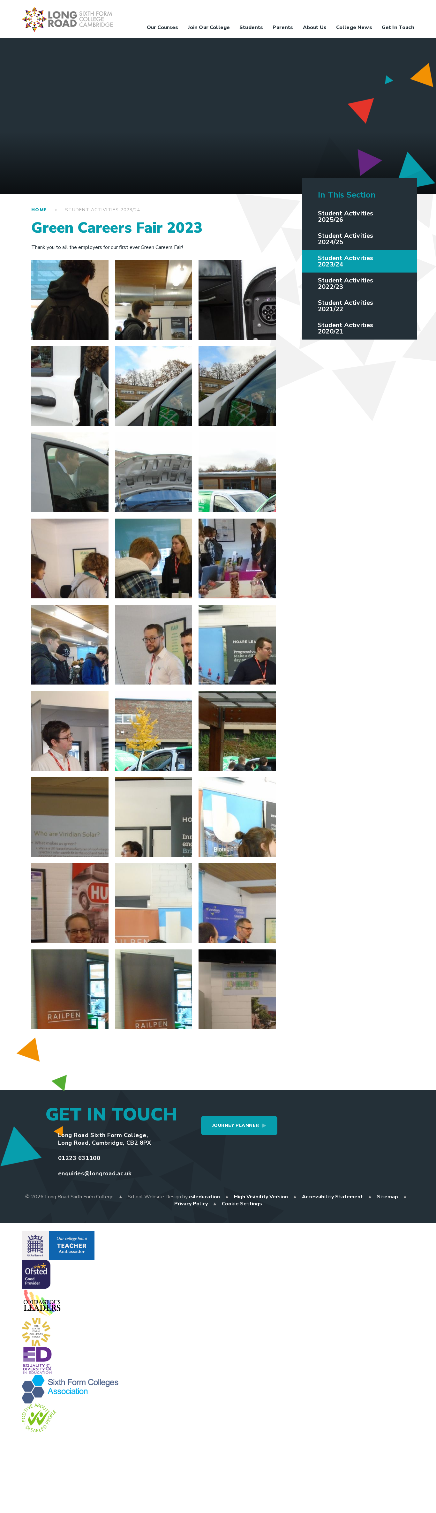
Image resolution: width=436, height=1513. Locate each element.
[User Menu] (331, 11)
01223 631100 (79, 1158)
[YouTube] (382, 11)
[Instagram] (369, 11)
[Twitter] (356, 11)
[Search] (408, 11)
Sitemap (387, 1196)
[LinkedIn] (395, 11)
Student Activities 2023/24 (102, 210)
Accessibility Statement (332, 1196)
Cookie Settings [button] (242, 1203)
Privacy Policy (191, 1203)
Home (39, 210)
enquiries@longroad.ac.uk (95, 1173)
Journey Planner (235, 1125)
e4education (204, 1196)
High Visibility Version (261, 1196)
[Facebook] (344, 11)
